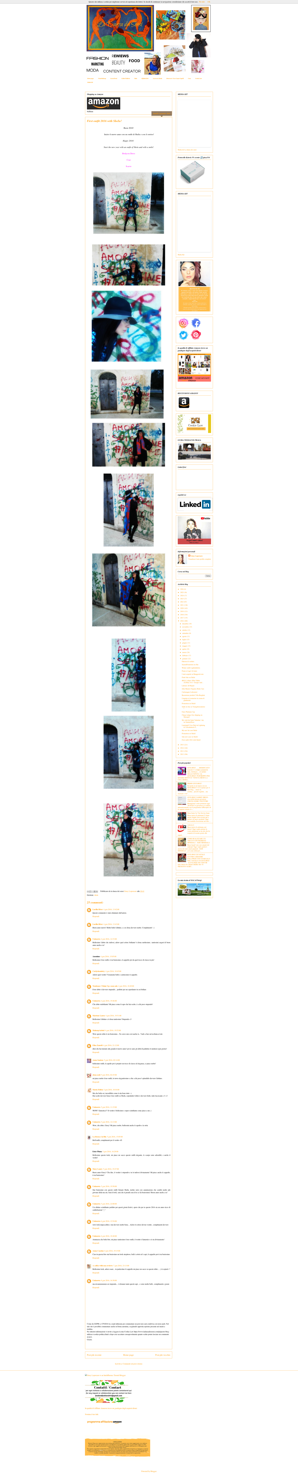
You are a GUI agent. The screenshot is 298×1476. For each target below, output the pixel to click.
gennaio (185, 658)
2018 (182, 614)
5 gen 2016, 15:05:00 (115, 1136)
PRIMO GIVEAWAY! (194, 783)
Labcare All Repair (188, 685)
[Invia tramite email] (88, 891)
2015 (182, 745)
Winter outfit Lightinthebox (191, 668)
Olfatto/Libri (145, 78)
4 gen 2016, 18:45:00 (113, 971)
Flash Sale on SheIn (188, 677)
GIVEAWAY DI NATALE (196, 854)
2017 (182, 618)
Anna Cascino (98, 1250)
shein (96, 895)
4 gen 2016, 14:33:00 (109, 939)
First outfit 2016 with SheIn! (191, 740)
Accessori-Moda (157, 78)
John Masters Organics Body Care (193, 689)
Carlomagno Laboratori (189, 692)
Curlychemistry (99, 971)
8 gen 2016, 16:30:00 (109, 1280)
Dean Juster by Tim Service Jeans (198, 813)
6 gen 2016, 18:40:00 (109, 1236)
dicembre (185, 624)
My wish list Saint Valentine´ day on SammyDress (193, 721)
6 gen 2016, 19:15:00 (112, 1251)
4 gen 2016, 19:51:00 (113, 1015)
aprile (184, 649)
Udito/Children (125, 78)
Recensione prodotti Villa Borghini (193, 695)
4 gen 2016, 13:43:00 (111, 924)
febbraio (185, 655)
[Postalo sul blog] (90, 891)
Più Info (202, 1)
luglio (184, 639)
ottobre (184, 630)
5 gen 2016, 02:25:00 (109, 1075)
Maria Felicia (98, 1089)
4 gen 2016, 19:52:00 (113, 1030)
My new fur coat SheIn (189, 730)
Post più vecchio (162, 1354)
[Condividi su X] (92, 891)
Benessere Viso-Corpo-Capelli (175, 78)
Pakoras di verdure (188, 661)
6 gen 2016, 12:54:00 (109, 1221)
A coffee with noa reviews (103, 1265)
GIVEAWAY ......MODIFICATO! (198, 768)
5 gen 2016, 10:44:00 (111, 1089)
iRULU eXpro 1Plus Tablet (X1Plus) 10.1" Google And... (192, 681)
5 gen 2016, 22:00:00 (109, 1203)
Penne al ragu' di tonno (189, 671)
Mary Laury (97, 1169)
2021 (182, 605)
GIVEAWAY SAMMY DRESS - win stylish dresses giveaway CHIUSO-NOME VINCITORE (198, 799)
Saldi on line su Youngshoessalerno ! (193, 708)
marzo (184, 652)
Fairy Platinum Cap (188, 712)
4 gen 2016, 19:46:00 (109, 1000)
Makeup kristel (98, 1030)
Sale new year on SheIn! (190, 737)
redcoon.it (190, 825)
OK (209, 1)
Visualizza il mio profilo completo (199, 559)
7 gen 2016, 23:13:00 (121, 1265)
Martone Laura (99, 1015)
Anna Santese (98, 1060)
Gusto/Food (113, 78)
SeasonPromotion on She (190, 664)
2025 (182, 592)
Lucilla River (98, 909)
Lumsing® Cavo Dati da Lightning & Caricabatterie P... (193, 726)
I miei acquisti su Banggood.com (192, 674)
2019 (182, 611)
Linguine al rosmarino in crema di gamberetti (193, 699)
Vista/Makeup (102, 78)
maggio (185, 646)
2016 (182, 621)
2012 (182, 754)
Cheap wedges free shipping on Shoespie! (192, 716)
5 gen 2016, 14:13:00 (109, 1122)
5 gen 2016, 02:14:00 (112, 1060)
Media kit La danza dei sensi (187, 150)
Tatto (135, 78)
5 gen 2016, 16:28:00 (110, 1151)
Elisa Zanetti (98, 1045)
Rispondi (96, 916)
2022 (182, 602)
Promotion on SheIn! (189, 703)
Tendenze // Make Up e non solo (105, 986)
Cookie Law (198, 78)
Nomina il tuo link (91, 1414)
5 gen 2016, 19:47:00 (111, 1169)
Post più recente (94, 1354)
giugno (184, 643)
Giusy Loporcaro (197, 556)
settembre (185, 633)
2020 (182, 608)
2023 (182, 599)
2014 (182, 748)
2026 (182, 589)
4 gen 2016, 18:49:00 (126, 986)
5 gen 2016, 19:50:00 (109, 1186)
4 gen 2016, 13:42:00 (111, 909)
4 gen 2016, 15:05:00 (108, 956)
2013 (182, 751)
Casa (189, 78)
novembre (185, 627)
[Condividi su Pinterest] (97, 891)
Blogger (153, 1471)
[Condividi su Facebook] (94, 891)
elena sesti (96, 1074)
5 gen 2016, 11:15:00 (109, 1107)
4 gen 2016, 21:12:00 (111, 1045)
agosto (184, 636)
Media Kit (90, 82)
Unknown (96, 939)
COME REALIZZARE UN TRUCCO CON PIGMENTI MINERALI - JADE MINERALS (198, 841)
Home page (90, 78)
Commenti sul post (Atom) (132, 1363)
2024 (182, 595)
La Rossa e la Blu (99, 1136)
